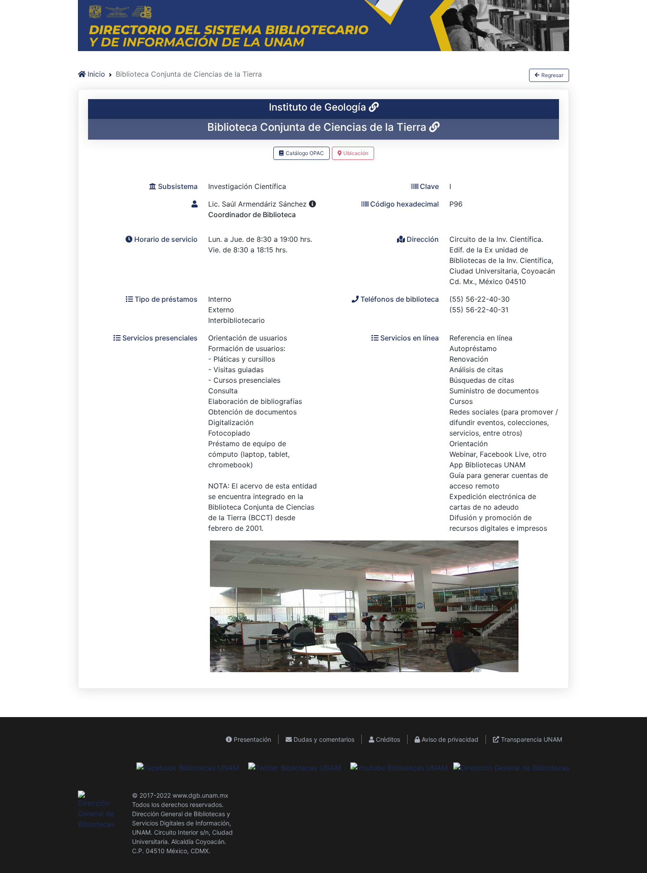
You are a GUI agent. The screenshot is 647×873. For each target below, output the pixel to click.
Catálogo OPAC (305, 153)
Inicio (96, 74)
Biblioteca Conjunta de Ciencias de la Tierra (318, 127)
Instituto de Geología (319, 107)
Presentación (251, 739)
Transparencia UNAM (530, 739)
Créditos (387, 739)
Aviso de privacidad (449, 739)
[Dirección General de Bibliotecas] (511, 766)
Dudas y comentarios (323, 739)
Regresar (552, 75)
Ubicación (355, 153)
